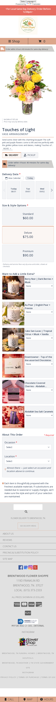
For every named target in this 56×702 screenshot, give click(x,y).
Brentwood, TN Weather (15, 663)
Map (29, 699)
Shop (16, 41)
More (6, 148)
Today (30, 178)
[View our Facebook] (20, 568)
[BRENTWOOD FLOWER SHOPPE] (28, 34)
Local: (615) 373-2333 (28, 590)
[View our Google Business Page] (25, 568)
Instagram (28, 632)
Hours (48, 699)
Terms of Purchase (28, 677)
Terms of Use (48, 677)
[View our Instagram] (30, 568)
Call (10, 699)
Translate (36, 4)
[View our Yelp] (35, 568)
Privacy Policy (8, 677)
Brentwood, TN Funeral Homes (18, 653)
